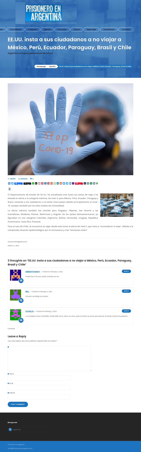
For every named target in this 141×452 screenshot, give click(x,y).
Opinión (52, 66)
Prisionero (23, 178)
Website (12, 393)
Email (11, 383)
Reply (126, 271)
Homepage (41, 66)
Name (11, 374)
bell (27, 291)
